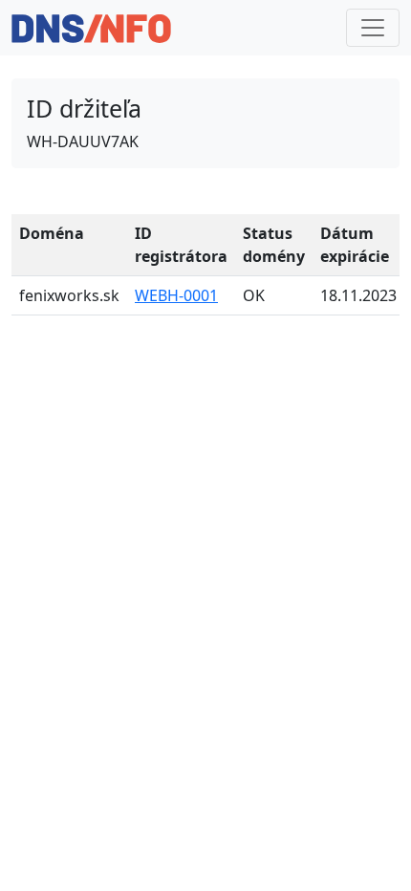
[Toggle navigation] (373, 28)
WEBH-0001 (176, 295)
